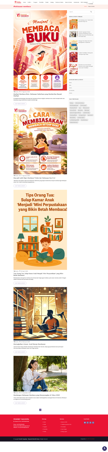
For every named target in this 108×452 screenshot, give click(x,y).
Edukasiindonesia (74, 122)
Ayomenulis (90, 115)
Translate (90, 3)
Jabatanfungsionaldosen (75, 112)
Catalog (52, 2)
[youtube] (85, 423)
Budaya (71, 103)
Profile (44, 424)
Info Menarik (71, 90)
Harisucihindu (73, 110)
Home (24, 2)
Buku (70, 85)
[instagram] (93, 423)
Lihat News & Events (20, 103)
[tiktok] (90, 423)
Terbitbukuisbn (86, 112)
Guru (80, 107)
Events (70, 87)
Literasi (70, 93)
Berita (16, 91)
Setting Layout (64, 431)
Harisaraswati (83, 105)
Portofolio (41, 2)
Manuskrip (80, 110)
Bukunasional (86, 107)
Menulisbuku (73, 117)
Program (35, 2)
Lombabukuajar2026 (74, 120)
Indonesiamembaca (79, 103)
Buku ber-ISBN (64, 422)
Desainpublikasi (73, 115)
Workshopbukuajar (74, 105)
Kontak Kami (76, 2)
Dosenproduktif (81, 117)
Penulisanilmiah (73, 107)
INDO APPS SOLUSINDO (90, 438)
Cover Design (64, 429)
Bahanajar (87, 110)
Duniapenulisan (82, 115)
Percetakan (63, 426)
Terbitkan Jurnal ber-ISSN (66, 424)
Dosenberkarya (84, 120)
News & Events (68, 2)
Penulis (46, 2)
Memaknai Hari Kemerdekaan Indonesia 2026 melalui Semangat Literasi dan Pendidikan (85, 66)
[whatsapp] (87, 423)
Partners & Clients (59, 2)
